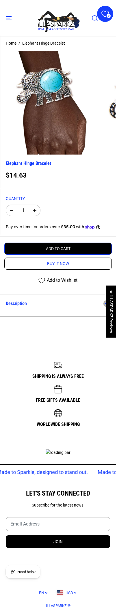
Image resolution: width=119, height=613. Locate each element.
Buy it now (58, 263)
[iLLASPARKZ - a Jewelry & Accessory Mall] (58, 18)
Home (11, 43)
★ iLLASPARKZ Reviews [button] (111, 311)
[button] (9, 18)
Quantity (15, 198)
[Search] (95, 18)
